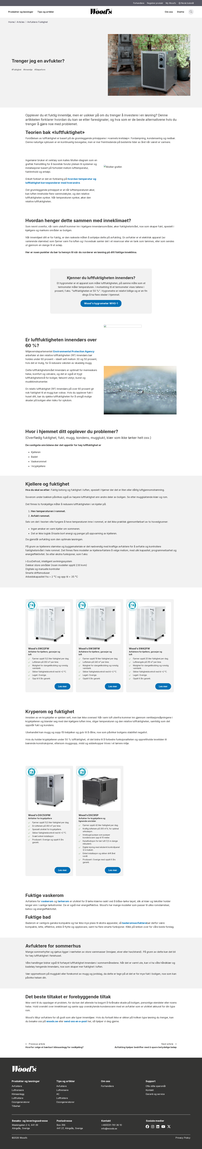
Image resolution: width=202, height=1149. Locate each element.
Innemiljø (27, 69)
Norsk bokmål (187, 3)
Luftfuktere (17, 1098)
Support (150, 1081)
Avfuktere (32, 22)
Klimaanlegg (18, 1094)
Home (11, 22)
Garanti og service (155, 1094)
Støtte (180, 11)
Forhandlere (107, 1086)
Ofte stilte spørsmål (156, 1086)
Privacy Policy (182, 1137)
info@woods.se (109, 1128)
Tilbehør (16, 1106)
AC (57, 1094)
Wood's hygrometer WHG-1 (101, 303)
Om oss (169, 11)
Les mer (62, 686)
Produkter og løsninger (20, 11)
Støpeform (39, 69)
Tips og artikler (45, 11)
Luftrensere (18, 1090)
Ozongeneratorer (21, 1102)
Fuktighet (43, 22)
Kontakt (150, 1090)
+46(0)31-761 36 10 (111, 1125)
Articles (20, 22)
